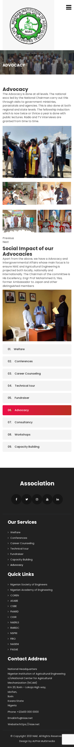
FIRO (13, 638)
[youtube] (47, 499)
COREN (14, 595)
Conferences (24, 361)
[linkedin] (57, 499)
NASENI (14, 644)
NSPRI (13, 633)
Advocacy (22, 410)
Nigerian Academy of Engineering (31, 590)
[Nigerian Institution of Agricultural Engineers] (28, 25)
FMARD (14, 611)
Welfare (19, 349)
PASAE (14, 649)
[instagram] (37, 499)
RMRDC (14, 628)
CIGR (13, 617)
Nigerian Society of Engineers (28, 584)
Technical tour (25, 386)
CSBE (13, 606)
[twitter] (27, 499)
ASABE (14, 601)
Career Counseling (28, 374)
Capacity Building (27, 447)
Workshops (22, 435)
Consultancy (24, 422)
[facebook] (16, 499)
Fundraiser (22, 398)
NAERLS (14, 622)
